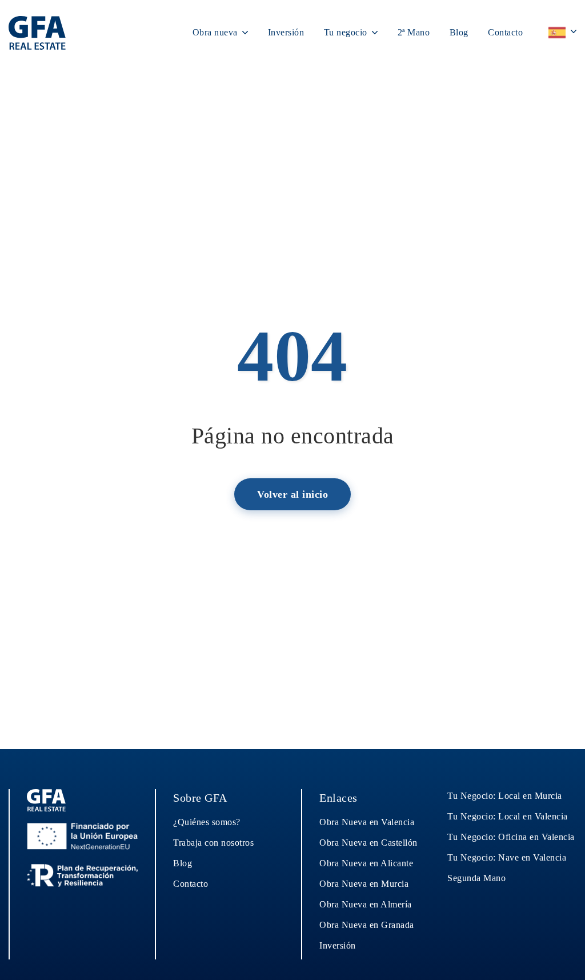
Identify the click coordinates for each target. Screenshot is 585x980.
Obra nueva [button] (217, 32)
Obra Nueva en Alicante (366, 863)
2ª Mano (414, 32)
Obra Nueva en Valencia (366, 822)
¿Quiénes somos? (207, 822)
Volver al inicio (292, 494)
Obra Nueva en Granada (366, 925)
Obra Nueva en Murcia (363, 884)
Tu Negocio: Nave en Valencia (506, 857)
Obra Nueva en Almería (365, 904)
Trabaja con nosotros (213, 842)
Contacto (505, 32)
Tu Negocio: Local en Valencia (507, 816)
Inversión (286, 32)
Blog (459, 32)
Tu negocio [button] (347, 32)
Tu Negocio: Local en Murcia (504, 796)
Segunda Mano (476, 878)
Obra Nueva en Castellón (368, 842)
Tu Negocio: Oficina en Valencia (511, 837)
